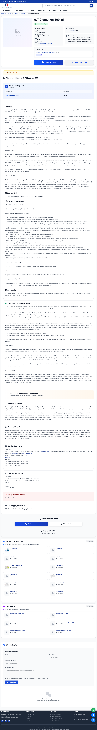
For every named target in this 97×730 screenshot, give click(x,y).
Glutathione (13, 95)
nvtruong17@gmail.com (85, 719)
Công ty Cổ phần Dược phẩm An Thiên (47, 52)
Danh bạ (53, 10)
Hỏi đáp (42, 10)
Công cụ (64, 10)
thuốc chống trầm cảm (27, 453)
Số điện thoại (52, 654)
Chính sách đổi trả (56, 721)
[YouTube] (92, 1)
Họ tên (7, 654)
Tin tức (32, 10)
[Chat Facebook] (93, 720)
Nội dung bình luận (10, 667)
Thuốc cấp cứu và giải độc (20, 13)
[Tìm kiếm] (91, 5)
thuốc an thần (15, 453)
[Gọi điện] (93, 710)
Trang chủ (7, 10)
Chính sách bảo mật (56, 716)
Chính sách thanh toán (57, 718)
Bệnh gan (7, 457)
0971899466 (83, 717)
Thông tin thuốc (19, 10)
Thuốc (9, 13)
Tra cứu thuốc (30, 714)
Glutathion (71, 30)
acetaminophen (45, 451)
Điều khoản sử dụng (56, 714)
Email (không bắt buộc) (10, 660)
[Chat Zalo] (93, 715)
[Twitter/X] (95, 1)
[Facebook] (90, 1)
